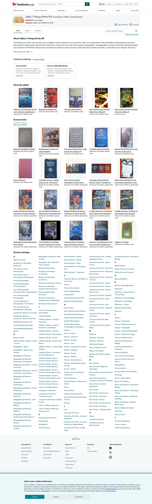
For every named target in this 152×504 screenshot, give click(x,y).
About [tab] (27, 31)
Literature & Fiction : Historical (101, 268)
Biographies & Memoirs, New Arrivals (49, 257)
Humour (67, 403)
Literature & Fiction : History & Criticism (101, 278)
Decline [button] (56, 497)
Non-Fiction (93, 390)
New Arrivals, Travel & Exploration (97, 385)
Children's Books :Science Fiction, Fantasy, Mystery (48, 359)
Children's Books (45, 316)
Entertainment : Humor (73, 256)
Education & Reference (47, 418)
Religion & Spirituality (123, 308)
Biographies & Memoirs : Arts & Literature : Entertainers (25, 372)
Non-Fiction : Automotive (98, 393)
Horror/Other (69, 390)
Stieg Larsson (120, 414)
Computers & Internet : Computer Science (47, 395)
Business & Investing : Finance (50, 283)
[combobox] (61, 4)
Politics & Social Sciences (124, 272)
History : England (70, 350)
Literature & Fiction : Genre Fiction (99, 263)
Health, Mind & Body (72, 321)
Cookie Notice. (45, 491)
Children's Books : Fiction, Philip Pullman (50, 348)
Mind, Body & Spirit (96, 344)
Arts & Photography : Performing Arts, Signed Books (25, 291)
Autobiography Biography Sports (23, 329)
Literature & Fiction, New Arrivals (98, 320)
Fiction (66, 285)
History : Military (70, 356)
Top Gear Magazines (122, 421)
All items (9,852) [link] (20, 124)
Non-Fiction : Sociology (98, 406)
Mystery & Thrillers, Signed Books (99, 355)
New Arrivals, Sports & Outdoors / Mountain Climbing (101, 379)
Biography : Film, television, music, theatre (49, 263)
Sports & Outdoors (122, 381)
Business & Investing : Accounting (47, 272)
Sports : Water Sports (123, 378)
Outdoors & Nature (96, 419)
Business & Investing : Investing (47, 293)
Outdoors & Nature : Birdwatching (97, 424)
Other (91, 416)
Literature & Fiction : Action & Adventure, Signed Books (75, 423)
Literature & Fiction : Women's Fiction (100, 309)
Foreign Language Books (73, 301)
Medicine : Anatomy (96, 337)
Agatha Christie (19, 260)
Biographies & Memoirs (22, 356)
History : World (69, 369)
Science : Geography (122, 328)
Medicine (92, 334)
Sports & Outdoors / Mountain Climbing (126, 397)
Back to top (76, 439)
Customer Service (92, 451)
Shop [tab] (18, 31)
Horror (66, 387)
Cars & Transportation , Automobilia (48, 311)
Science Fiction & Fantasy (124, 356)
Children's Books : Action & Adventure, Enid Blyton (49, 326)
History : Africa (70, 333)
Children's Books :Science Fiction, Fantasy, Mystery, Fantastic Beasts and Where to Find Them (50, 365)
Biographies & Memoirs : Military (23, 404)
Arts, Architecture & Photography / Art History (23, 302)
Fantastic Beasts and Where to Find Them (76, 280)
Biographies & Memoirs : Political (23, 410)
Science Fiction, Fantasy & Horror (124, 360)
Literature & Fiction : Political (100, 295)
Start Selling (135, 10)
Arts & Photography (21, 280)
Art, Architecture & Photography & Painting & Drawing (23, 276)
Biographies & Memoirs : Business (23, 377)
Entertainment (44, 428)
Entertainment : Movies (73, 260)
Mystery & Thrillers (96, 351)
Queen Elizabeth (121, 279)
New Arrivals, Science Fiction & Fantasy (101, 373)
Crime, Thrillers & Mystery (49, 405)
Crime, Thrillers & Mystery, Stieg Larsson (49, 410)
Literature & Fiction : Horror (99, 283)
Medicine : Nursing (96, 341)
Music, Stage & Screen (97, 347)
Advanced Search (18, 10)
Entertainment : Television (74, 272)
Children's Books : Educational (50, 334)
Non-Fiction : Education (98, 396)
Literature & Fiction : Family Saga (74, 429)
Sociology (118, 375)
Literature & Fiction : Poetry (99, 286)
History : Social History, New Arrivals (74, 364)
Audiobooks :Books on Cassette (25, 313)
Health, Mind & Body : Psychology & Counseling (73, 325)
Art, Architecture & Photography (21, 270)
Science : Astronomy (122, 321)
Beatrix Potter (19, 337)
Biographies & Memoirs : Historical (23, 395)
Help (135, 4)
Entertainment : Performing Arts (74, 267)
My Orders (24, 457)
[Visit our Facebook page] (110, 448)
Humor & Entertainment (73, 394)
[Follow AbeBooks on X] (110, 453)
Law (65, 409)
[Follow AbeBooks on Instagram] (110, 457)
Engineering (43, 421)
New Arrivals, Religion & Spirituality (98, 367)
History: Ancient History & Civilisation (74, 373)
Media (67, 451)
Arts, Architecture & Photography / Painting (22, 308)
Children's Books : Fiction (48, 337)
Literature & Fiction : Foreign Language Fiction (100, 257)
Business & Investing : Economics (47, 278)
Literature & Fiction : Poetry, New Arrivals (100, 291)
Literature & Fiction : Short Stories (99, 300)
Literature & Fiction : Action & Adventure (75, 417)
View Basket (24, 461)
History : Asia (69, 343)
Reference (119, 289)
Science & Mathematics (124, 337)
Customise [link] (79, 497)
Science (117, 318)
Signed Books (120, 365)
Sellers (118, 10)
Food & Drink (69, 294)
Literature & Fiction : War (98, 304)
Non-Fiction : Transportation (100, 409)
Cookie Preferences (71, 461)
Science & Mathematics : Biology (124, 342)
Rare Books (61, 10)
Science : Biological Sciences (125, 324)
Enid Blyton (43, 424)
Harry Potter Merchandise (74, 314)
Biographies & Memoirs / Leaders (23, 427)
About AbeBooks (70, 448)
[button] (136, 31)
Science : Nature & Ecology (125, 334)
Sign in (110, 4)
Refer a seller (47, 457)
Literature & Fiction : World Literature (99, 315)
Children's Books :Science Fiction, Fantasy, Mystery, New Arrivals (50, 377)
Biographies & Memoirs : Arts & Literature (25, 366)
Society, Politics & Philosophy (126, 371)
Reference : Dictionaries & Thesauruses (125, 293)
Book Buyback (47, 454)
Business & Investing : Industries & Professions (48, 287)
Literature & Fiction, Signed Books (99, 326)
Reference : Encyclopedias (125, 298)
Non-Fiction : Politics (97, 399)
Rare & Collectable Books (124, 285)
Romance (118, 311)
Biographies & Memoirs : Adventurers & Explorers (23, 360)
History (67, 330)
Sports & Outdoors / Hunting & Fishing (126, 391)
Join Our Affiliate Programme (51, 451)
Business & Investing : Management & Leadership (49, 299)
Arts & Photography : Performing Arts (21, 285)
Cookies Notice (69, 464)
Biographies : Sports (21, 347)
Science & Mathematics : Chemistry (124, 348)
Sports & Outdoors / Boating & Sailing (126, 386)
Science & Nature (121, 352)
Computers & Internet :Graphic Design (50, 400)
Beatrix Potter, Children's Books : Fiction (25, 342)
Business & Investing (46, 268)
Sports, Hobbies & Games (124, 408)
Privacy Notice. (111, 491)
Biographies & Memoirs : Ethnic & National (25, 389)
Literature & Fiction (71, 413)
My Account (118, 4)
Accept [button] (34, 497)
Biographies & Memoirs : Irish (24, 399)
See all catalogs (39, 59)
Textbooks (101, 10)
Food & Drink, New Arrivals (74, 298)
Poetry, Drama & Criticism (124, 269)
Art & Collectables (81, 10)
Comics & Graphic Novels (48, 387)
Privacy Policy (69, 457)
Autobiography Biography (23, 325)
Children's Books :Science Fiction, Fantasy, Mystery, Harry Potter (51, 371)
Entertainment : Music (72, 263)
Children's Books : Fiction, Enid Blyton (50, 342)
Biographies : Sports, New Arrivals (23, 351)
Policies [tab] (38, 31)
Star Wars (118, 411)
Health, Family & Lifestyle (74, 318)
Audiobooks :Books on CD (23, 322)
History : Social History (72, 360)
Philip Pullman (120, 266)
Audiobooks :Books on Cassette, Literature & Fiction (25, 317)
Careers (67, 454)
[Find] (87, 4)
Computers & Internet (47, 390)
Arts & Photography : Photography (21, 296)
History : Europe (70, 353)
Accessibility (68, 467)
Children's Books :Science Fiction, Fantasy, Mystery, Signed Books (48, 382)
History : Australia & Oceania (75, 347)
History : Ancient (70, 340)
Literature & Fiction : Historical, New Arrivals (101, 272)
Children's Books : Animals (48, 331)
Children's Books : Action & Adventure (49, 320)
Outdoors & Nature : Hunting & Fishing (126, 257)
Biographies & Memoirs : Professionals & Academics (24, 415)
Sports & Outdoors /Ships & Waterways (125, 403)
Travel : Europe (120, 424)
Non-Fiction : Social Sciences (100, 403)
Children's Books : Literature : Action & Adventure (50, 353)
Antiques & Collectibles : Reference (23, 264)
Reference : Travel (122, 304)
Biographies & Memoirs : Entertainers (23, 383)
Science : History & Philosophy (126, 331)
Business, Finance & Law (48, 304)
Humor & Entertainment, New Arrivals (75, 398)
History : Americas (71, 337)
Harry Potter (69, 308)
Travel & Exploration (122, 428)
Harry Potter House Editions (74, 311)
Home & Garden (70, 378)
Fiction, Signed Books (72, 291)
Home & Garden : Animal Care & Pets (75, 382)
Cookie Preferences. (111, 489)
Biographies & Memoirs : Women (23, 421)
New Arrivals (94, 363)
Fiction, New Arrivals (71, 288)
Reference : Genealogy (123, 301)
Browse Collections (41, 10)
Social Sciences (120, 368)
